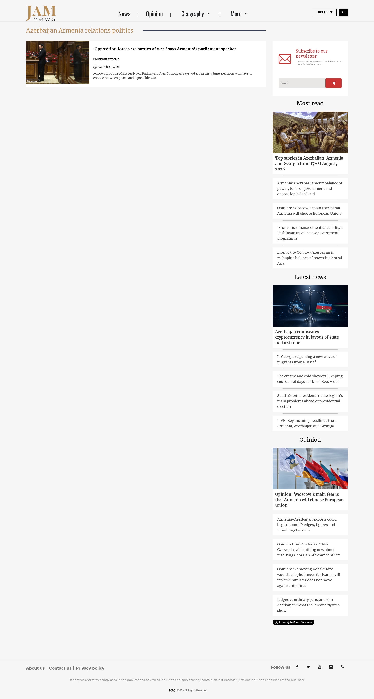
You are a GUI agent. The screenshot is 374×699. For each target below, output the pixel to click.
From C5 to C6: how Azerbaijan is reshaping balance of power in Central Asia (309, 258)
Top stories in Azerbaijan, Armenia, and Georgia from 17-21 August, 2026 (310, 163)
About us (35, 668)
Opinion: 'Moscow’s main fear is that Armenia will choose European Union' (309, 211)
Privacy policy (90, 668)
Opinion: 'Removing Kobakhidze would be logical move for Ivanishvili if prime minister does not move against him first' (308, 577)
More (236, 13)
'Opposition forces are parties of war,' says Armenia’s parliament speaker (164, 49)
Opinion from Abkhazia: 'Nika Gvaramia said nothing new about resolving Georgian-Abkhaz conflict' (308, 549)
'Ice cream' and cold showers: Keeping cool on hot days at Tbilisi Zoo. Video (310, 379)
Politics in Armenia (106, 59)
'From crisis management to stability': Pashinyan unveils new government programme (310, 233)
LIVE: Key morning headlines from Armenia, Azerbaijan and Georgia (307, 423)
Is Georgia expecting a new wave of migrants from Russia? (307, 359)
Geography (192, 13)
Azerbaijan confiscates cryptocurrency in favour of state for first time (307, 337)
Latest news (310, 277)
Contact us (60, 668)
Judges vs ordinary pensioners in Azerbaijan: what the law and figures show (308, 605)
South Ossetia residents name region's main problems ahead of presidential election (310, 401)
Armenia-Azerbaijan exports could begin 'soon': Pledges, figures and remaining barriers (307, 524)
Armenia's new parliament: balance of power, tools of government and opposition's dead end (309, 188)
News (124, 13)
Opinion (154, 13)
